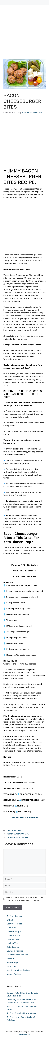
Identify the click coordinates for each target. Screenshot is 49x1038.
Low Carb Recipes (15, 951)
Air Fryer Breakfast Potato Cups (21, 1013)
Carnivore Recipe (14, 924)
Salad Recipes (13, 962)
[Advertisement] (24, 33)
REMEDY (10, 958)
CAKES (10, 920)
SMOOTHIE (11, 966)
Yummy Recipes (13, 830)
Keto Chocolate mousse (17, 837)
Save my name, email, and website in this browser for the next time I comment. (24, 898)
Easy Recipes (13, 939)
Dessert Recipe (14, 931)
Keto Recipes (13, 947)
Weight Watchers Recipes (18, 970)
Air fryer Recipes (14, 916)
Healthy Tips (12, 943)
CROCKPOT (12, 928)
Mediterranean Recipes (17, 955)
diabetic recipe (13, 935)
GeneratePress (24, 1034)
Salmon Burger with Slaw (17, 834)
